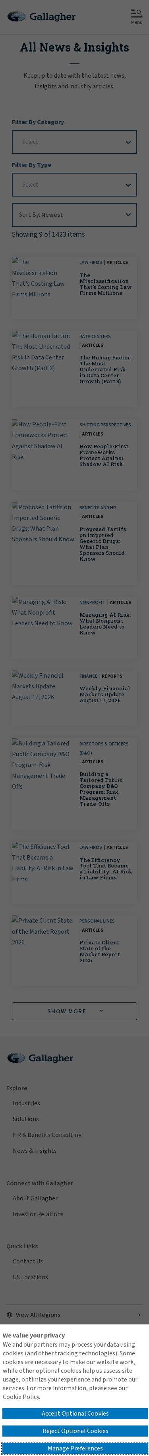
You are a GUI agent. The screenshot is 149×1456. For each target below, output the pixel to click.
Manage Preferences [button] (75, 1448)
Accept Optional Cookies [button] (75, 1413)
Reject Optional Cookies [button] (75, 1431)
